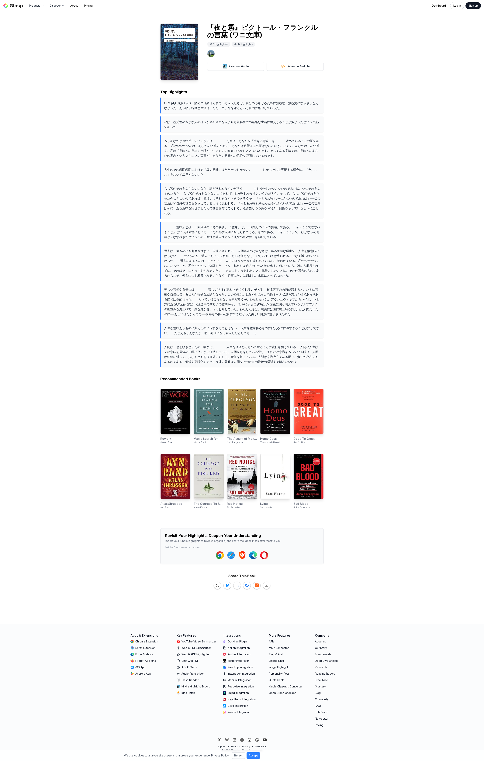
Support (221, 746)
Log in (457, 5)
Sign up (473, 5)
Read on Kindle (239, 66)
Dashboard (439, 5)
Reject (238, 755)
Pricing (88, 5)
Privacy (246, 746)
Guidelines (261, 746)
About (74, 5)
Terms (234, 746)
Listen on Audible (298, 66)
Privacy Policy (220, 755)
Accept (253, 755)
